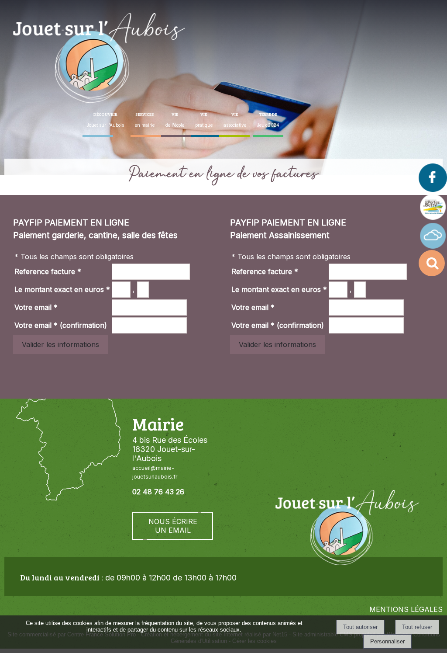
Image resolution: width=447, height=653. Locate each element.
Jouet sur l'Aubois (105, 119)
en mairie (145, 119)
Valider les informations (60, 344)
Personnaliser (387, 641)
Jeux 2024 (268, 119)
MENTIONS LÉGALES (406, 609)
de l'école (174, 119)
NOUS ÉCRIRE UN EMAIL (172, 526)
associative (235, 119)
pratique (204, 119)
